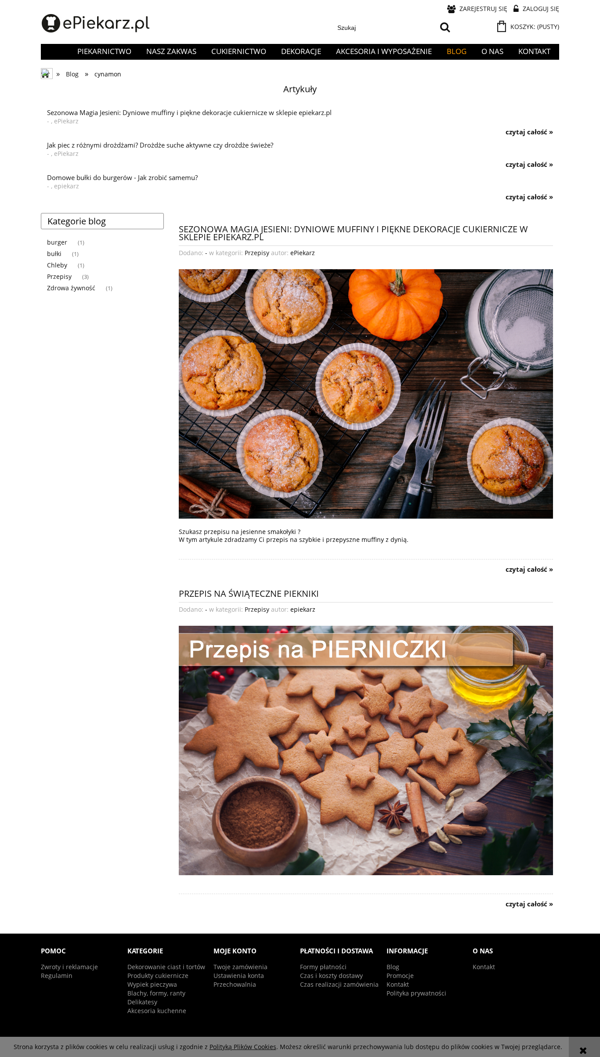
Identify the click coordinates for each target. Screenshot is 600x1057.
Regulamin (56, 975)
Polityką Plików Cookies (243, 1047)
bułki (54, 253)
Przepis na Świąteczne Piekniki (249, 593)
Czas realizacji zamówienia (339, 984)
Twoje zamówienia (240, 967)
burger (57, 242)
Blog (393, 967)
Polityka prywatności (416, 993)
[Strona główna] (96, 24)
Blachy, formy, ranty (156, 993)
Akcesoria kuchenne (156, 1010)
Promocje (400, 975)
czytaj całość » (529, 132)
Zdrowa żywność (71, 288)
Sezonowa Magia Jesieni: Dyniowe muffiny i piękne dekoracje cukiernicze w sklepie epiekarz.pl (353, 232)
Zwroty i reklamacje (69, 967)
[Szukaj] (445, 28)
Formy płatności (323, 967)
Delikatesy (142, 1002)
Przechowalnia (234, 984)
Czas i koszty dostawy (331, 975)
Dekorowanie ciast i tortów (166, 967)
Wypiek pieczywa (152, 984)
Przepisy (59, 276)
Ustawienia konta (238, 975)
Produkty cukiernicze (157, 975)
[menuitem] (104, 51)
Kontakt (398, 984)
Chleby (57, 265)
